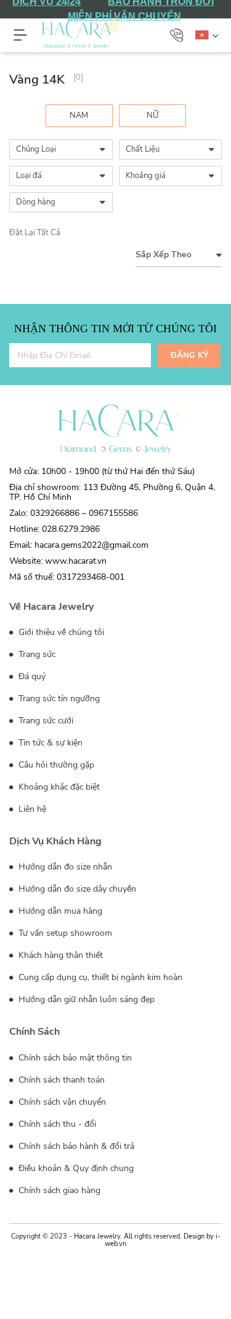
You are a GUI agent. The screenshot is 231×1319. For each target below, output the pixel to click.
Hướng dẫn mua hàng (59, 911)
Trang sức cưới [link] (44, 720)
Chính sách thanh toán (60, 1080)
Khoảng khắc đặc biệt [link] (58, 787)
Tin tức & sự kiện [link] (49, 743)
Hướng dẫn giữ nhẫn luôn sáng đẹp (85, 999)
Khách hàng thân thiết (59, 955)
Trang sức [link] (35, 654)
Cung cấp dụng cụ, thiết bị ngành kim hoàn (99, 977)
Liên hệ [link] (31, 809)
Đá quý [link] (31, 676)
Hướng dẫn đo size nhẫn (64, 867)
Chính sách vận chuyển (61, 1102)
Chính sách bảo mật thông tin (74, 1058)
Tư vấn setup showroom (64, 933)
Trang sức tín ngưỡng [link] (58, 698)
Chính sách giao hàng (58, 1190)
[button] (177, 35)
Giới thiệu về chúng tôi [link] (60, 632)
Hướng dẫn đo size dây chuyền (76, 889)
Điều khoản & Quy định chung (75, 1168)
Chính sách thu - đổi (56, 1124)
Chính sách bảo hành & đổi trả (75, 1146)
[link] (79, 115)
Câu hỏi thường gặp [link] (55, 765)
